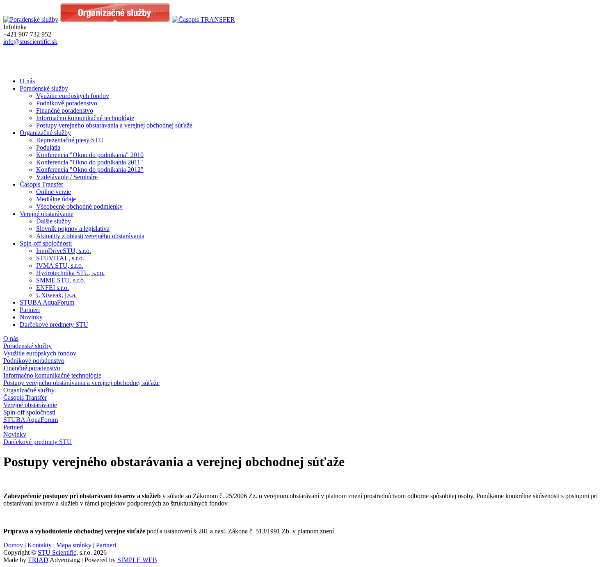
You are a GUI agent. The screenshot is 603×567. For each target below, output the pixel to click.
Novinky (31, 317)
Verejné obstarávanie (46, 213)
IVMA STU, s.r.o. (59, 265)
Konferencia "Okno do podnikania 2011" (89, 162)
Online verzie (53, 191)
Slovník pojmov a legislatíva (73, 228)
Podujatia (48, 147)
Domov (13, 545)
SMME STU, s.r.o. (60, 280)
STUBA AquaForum (47, 302)
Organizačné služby (45, 132)
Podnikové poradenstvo (66, 103)
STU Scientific (57, 552)
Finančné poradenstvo (64, 110)
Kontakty (39, 545)
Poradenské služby (44, 88)
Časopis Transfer (41, 184)
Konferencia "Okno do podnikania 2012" (90, 169)
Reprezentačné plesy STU (70, 140)
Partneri (30, 309)
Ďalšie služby (53, 221)
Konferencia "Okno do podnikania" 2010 (90, 154)
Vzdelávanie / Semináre (67, 176)
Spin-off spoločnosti (46, 243)
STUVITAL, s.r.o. (60, 258)
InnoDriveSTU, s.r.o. (63, 250)
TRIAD (38, 559)
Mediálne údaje (56, 199)
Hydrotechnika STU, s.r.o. (70, 272)
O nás (27, 80)
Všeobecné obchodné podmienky (79, 206)
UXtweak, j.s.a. (56, 294)
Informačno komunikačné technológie (85, 117)
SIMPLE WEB (137, 559)
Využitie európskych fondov (72, 95)
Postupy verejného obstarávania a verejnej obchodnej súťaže (114, 125)
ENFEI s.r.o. (52, 287)
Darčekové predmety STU (54, 324)
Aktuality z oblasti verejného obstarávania (90, 235)
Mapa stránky (73, 545)
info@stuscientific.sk (30, 41)
